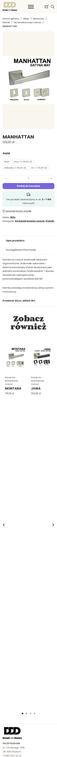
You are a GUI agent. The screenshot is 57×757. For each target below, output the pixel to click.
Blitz (13, 217)
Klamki (6, 22)
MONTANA (13, 388)
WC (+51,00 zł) (39, 167)
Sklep (26, 18)
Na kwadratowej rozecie (27, 22)
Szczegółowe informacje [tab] (21, 250)
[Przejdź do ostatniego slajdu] (4, 525)
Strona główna (11, 18)
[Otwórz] (52, 6)
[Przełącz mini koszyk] (47, 7)
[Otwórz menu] (31, 7)
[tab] (22, 713)
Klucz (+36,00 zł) (23, 161)
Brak (6, 161)
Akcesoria (38, 18)
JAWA (36, 388)
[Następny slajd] (53, 525)
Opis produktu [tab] (15, 240)
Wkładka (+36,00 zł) (15, 167)
